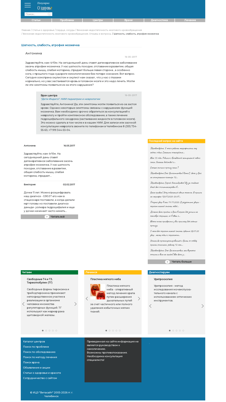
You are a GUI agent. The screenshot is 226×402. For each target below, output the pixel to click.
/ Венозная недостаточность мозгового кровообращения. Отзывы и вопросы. (66, 33)
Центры (98, 20)
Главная (26, 30)
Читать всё (58, 216)
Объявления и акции (36, 367)
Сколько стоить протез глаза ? (164, 167)
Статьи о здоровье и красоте (42, 372)
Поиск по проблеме (36, 346)
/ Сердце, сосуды (65, 30)
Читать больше (181, 261)
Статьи (36, 20)
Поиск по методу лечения (40, 357)
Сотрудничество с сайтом (40, 378)
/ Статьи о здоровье (42, 30)
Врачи (128, 20)
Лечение (190, 20)
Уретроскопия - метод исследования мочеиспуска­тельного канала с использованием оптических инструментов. (173, 293)
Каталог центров (34, 341)
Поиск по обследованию (39, 352)
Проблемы (67, 20)
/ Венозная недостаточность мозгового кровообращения (108, 30)
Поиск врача (31, 362)
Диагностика (159, 20)
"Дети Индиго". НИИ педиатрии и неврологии (70, 99)
